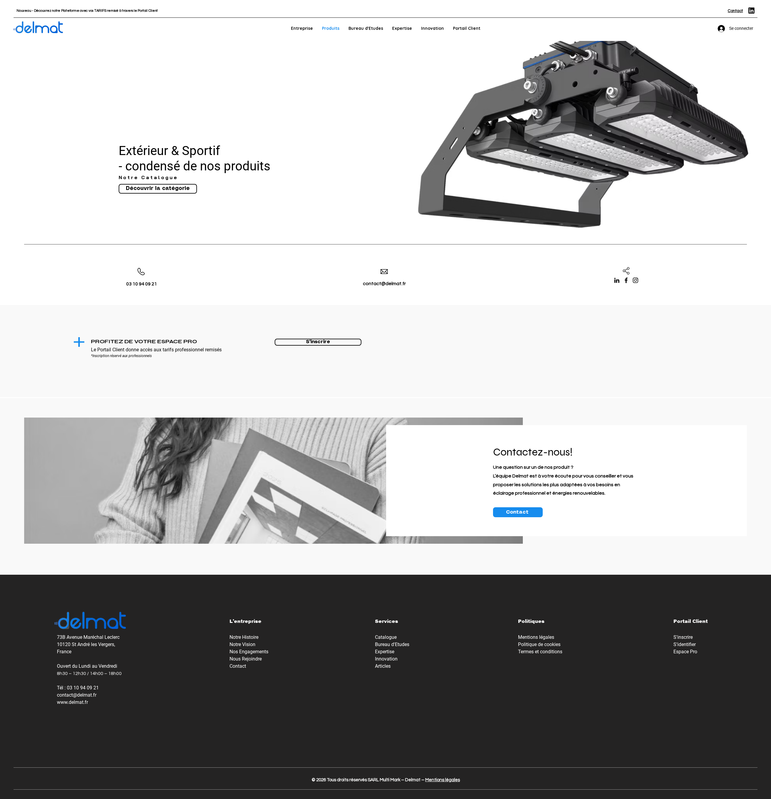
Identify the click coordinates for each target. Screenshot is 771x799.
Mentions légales (442, 780)
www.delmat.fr (72, 702)
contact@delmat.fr (76, 695)
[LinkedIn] (616, 280)
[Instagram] (635, 280)
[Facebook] (626, 280)
